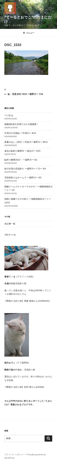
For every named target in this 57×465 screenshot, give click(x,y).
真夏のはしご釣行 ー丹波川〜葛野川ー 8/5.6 (26, 142)
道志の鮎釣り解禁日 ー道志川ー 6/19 (22, 151)
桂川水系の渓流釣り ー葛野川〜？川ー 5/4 (25, 168)
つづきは (8, 115)
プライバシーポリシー (14, 454)
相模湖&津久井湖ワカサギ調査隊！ (21, 124)
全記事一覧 (9, 223)
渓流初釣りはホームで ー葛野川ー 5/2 (22, 177)
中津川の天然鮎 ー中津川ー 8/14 (20, 133)
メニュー (30, 33)
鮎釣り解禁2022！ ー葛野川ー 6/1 (20, 159)
